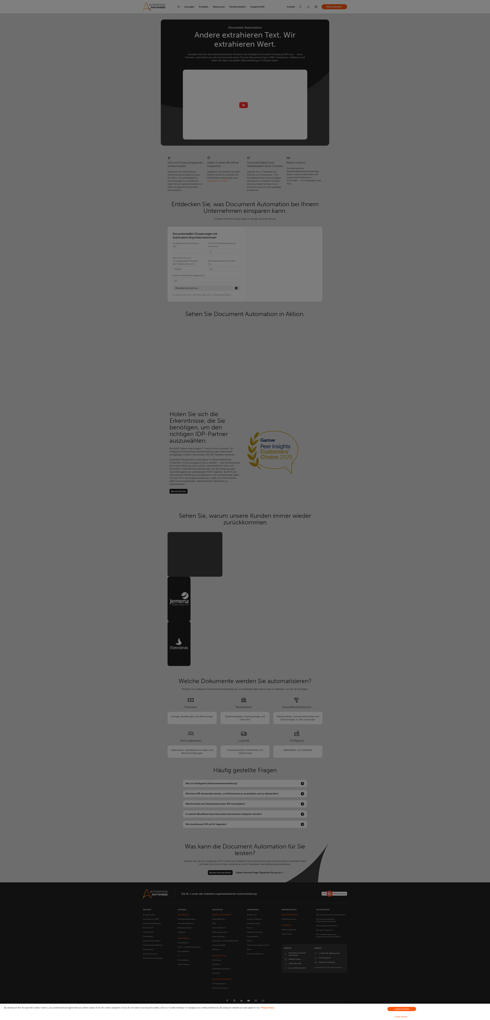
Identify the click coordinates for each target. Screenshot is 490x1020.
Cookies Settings (400, 1017)
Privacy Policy (267, 1007)
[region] (245, 1012)
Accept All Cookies (402, 1009)
